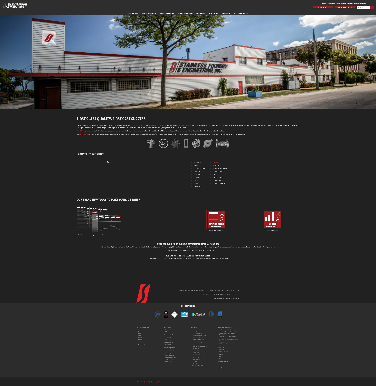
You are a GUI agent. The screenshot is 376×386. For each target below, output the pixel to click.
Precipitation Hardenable (199, 344)
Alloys (193, 330)
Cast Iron (195, 361)
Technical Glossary (223, 362)
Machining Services (167, 13)
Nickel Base (196, 348)
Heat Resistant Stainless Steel (200, 346)
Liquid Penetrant (169, 352)
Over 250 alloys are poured (85, 131)
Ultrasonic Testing (169, 359)
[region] (188, 62)
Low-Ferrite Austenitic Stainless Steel (228, 330)
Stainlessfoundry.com (143, 328)
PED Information (223, 356)
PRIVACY (237, 299)
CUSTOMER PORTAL (217, 299)
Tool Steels (195, 363)
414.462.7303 (231, 294)
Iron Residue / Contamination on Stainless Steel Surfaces (227, 343)
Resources (226, 13)
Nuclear (215, 162)
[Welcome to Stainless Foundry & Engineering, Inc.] (188, 144)
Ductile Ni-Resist (197, 357)
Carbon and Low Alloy (198, 354)
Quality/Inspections (169, 348)
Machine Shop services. (183, 125)
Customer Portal (360, 3)
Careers (343, 3)
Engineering (213, 13)
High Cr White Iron (197, 359)
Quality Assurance (185, 13)
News (338, 3)
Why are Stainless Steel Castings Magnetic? (227, 334)
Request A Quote (142, 341)
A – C (220, 364)
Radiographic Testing (170, 357)
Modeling (221, 349)
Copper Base (196, 352)
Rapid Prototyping (223, 351)
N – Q (220, 369)
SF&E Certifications (241, 13)
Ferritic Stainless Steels (198, 337)
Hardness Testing (169, 350)
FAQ (220, 358)
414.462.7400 (210, 294)
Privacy (140, 339)
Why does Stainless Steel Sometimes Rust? (228, 337)
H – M (220, 367)
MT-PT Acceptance (169, 355)
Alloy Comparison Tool (197, 365)
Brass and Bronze (197, 333)
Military (196, 180)
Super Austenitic (197, 341)
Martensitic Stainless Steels (199, 343)
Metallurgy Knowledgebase (225, 328)
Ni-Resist (195, 356)
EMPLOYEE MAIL (228, 299)
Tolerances (167, 331)
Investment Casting (148, 13)
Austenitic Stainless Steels (199, 335)
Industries (331, 3)
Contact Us (141, 337)
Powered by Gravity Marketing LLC (148, 382)
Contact (350, 3)
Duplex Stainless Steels (198, 339)
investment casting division (157, 125)
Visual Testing (168, 361)
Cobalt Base (196, 350)
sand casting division (138, 125)
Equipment (168, 330)
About (324, 3)
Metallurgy (200, 13)
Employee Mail (142, 344)
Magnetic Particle (169, 353)
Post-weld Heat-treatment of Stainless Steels (228, 340)
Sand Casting (133, 13)
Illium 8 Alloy (196, 331)
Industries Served (142, 331)
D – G (220, 366)
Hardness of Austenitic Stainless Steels (228, 331)
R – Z (220, 371)
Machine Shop (84, 134)
